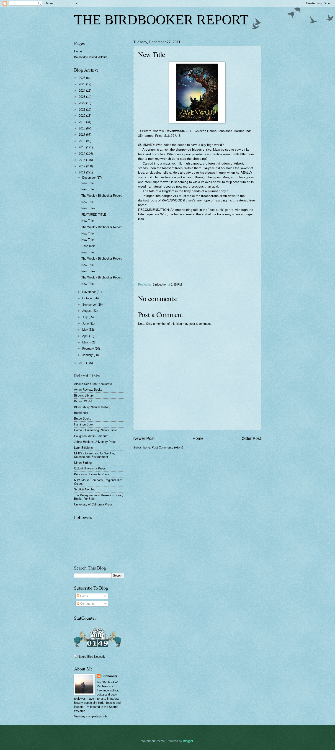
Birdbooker (109, 676)
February (88, 348)
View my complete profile (90, 716)
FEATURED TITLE (93, 214)
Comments (87, 603)
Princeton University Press (91, 474)
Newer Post (144, 438)
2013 (82, 160)
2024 (82, 90)
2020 (82, 115)
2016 (82, 141)
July (85, 317)
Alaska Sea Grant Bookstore (93, 384)
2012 (82, 166)
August (87, 310)
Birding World (83, 401)
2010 (82, 363)
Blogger (188, 741)
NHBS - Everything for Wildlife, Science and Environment (94, 455)
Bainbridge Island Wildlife (90, 57)
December (89, 177)
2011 (82, 172)
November (89, 292)
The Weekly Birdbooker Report (101, 195)
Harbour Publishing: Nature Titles (96, 430)
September (90, 304)
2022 (82, 103)
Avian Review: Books (88, 389)
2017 (82, 134)
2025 (82, 84)
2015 (82, 147)
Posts (83, 596)
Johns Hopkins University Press (95, 441)
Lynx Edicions (83, 447)
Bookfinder (81, 413)
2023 (82, 96)
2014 (82, 153)
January (88, 355)
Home (198, 438)
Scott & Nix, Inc (84, 489)
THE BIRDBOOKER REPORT (161, 19)
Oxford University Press (90, 468)
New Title (87, 183)
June (86, 323)
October (88, 298)
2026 (82, 78)
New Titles (88, 208)
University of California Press (93, 504)
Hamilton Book (83, 424)
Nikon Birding (83, 462)
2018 (82, 128)
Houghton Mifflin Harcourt (91, 436)
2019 (82, 122)
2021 (82, 109)
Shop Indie (88, 246)
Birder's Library (84, 395)
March (86, 342)
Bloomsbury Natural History (92, 407)
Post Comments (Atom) (167, 447)
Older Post (251, 438)
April (85, 336)
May (85, 329)
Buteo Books (82, 418)
